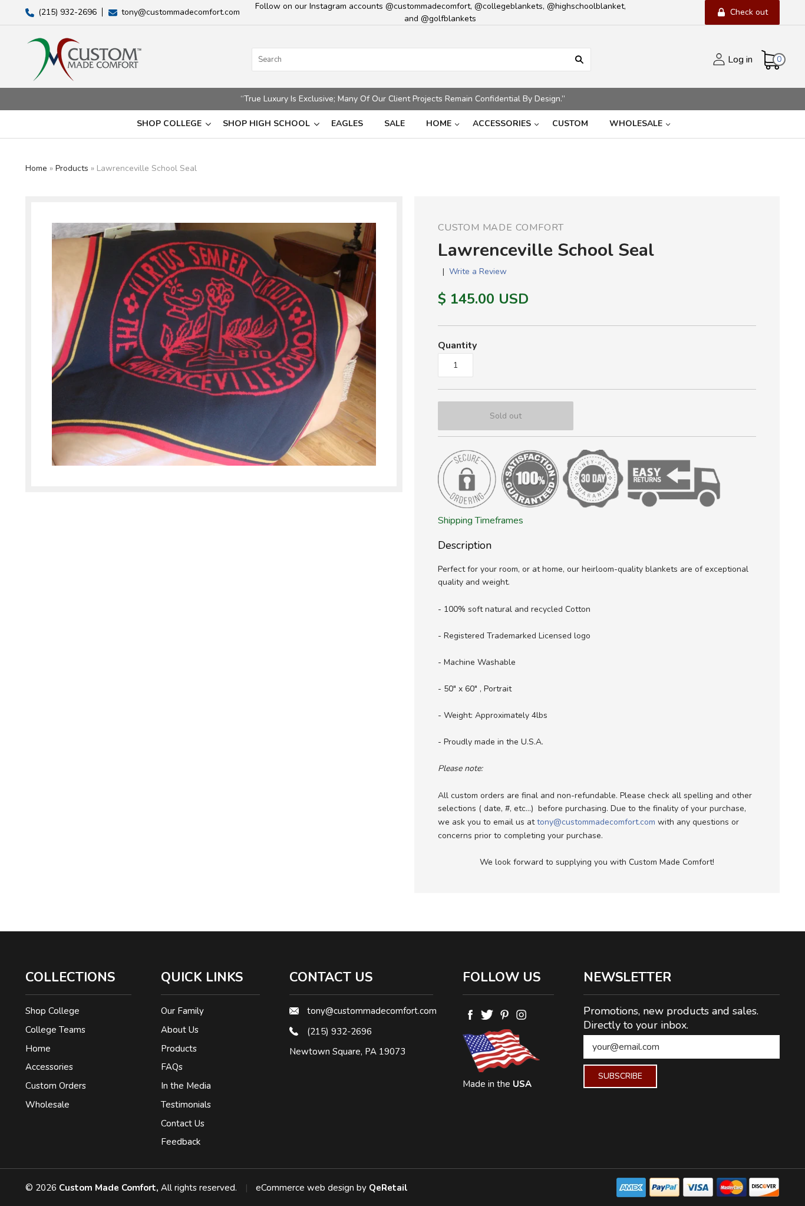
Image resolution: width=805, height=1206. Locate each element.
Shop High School (266, 123)
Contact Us (182, 1123)
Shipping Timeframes (480, 520)
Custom (570, 123)
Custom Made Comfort (501, 227)
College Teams (55, 1030)
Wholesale (635, 123)
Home (438, 123)
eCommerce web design (305, 1188)
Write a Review (478, 271)
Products (71, 168)
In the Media (186, 1086)
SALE (394, 123)
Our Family (182, 1011)
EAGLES (347, 123)
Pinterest (504, 1014)
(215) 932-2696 (339, 1031)
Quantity (457, 345)
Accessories (502, 123)
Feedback (180, 1142)
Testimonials (186, 1105)
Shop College (169, 123)
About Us (180, 1030)
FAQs (172, 1067)
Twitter (487, 1014)
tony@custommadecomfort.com (596, 822)
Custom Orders (55, 1086)
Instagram (521, 1014)
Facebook (470, 1014)
